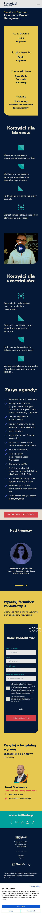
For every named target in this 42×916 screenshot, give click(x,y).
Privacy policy (35, 886)
